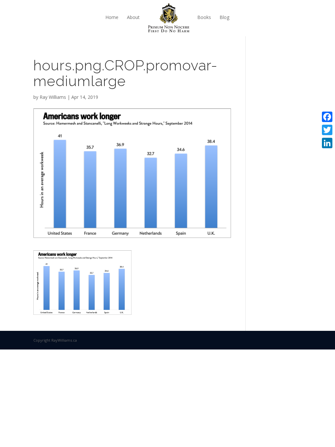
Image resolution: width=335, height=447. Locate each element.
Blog (224, 17)
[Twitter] (327, 129)
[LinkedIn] (327, 143)
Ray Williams (53, 97)
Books (204, 17)
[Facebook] (327, 116)
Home (111, 17)
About (133, 17)
